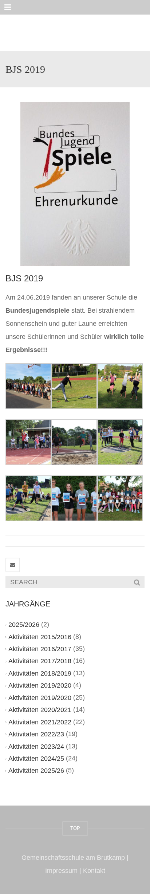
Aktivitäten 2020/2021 (39, 709)
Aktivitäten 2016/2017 (39, 649)
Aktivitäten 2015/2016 (39, 637)
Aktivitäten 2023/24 (36, 746)
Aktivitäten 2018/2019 (39, 673)
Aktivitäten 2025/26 (36, 770)
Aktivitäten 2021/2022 (39, 722)
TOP (75, 828)
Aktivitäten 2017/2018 (39, 661)
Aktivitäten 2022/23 (36, 734)
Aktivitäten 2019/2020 (39, 685)
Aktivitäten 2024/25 (36, 758)
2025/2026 (23, 624)
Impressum (61, 870)
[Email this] (12, 565)
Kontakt (94, 870)
